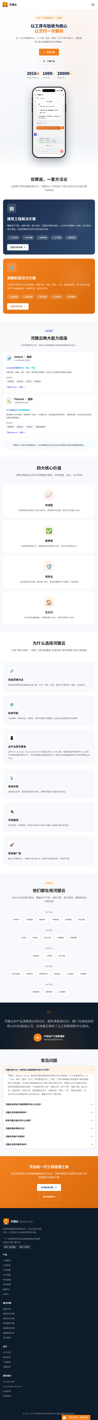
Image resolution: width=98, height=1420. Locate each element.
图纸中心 (7, 1289)
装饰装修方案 (9, 1323)
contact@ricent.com (12, 1386)
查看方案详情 (16, 247)
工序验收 (7, 1265)
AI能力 (6, 1294)
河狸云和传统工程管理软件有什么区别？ (23, 1104)
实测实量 (7, 1270)
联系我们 (7, 1357)
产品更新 (7, 1362)
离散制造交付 (9, 1332)
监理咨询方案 (9, 1328)
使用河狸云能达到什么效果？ (18, 1120)
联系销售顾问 (49, 1196)
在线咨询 (7, 1391)
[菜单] (92, 4)
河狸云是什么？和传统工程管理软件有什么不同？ (27, 1069)
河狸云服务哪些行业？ (15, 1128)
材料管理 (7, 1284)
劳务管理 (7, 1279)
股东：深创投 (24, 1247)
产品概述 (7, 1260)
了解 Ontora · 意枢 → (15, 387)
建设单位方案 (9, 1313)
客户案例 (7, 1337)
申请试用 (7, 1396)
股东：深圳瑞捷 (10, 1247)
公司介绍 (7, 1352)
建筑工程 (7, 1308)
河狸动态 (7, 1366)
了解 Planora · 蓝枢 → (15, 432)
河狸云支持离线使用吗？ (16, 1112)
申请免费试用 (47, 1187)
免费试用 (51, 52)
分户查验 (7, 1274)
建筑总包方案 (9, 1318)
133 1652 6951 (9, 1381)
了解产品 (51, 61)
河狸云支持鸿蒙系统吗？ (16, 1144)
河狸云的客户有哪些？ (15, 1136)
